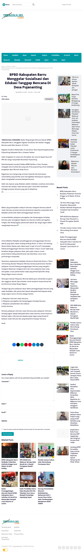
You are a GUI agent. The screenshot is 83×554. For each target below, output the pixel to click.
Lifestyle (17, 60)
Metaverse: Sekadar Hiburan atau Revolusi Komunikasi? (75, 166)
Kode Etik (17, 530)
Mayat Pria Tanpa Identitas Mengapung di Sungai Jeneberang (76, 100)
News (25, 55)
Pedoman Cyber (7, 534)
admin (20, 360)
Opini (63, 60)
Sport (46, 60)
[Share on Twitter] (18, 344)
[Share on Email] (26, 344)
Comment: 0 (49, 99)
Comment (6, 382)
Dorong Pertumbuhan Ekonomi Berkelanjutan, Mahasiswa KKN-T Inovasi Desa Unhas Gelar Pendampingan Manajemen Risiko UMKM (45, 496)
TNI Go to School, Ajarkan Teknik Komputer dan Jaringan (75, 83)
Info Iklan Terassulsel (5, 538)
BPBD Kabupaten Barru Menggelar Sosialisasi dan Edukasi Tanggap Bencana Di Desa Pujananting (28, 81)
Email (4, 412)
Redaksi (16, 527)
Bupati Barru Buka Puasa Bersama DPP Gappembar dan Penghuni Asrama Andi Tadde (75, 436)
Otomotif (27, 60)
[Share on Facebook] (14, 344)
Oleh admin (5, 99)
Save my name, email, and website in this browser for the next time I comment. (27, 429)
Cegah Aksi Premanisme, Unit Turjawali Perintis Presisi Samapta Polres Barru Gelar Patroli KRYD (75, 373)
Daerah (33, 55)
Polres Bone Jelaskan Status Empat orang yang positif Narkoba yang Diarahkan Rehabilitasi (75, 419)
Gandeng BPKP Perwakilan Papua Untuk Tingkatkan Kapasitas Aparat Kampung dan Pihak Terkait (75, 454)
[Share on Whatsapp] (22, 344)
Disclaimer (5, 530)
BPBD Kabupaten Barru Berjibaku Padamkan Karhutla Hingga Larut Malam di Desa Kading (10, 464)
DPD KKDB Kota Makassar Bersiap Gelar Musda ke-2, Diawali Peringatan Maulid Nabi (28, 464)
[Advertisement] (41, 37)
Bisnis (76, 55)
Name (4, 404)
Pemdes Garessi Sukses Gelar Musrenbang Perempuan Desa (46, 462)
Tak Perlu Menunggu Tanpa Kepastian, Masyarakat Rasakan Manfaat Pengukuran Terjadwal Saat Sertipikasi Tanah (70, 207)
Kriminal (67, 55)
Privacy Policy (18, 534)
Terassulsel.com (17, 546)
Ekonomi (7, 60)
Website (4, 421)
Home (6, 55)
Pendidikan (55, 55)
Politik (38, 60)
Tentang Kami (6, 527)
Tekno (55, 60)
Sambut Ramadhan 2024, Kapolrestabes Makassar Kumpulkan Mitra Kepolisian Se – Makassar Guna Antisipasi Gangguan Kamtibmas (75, 396)
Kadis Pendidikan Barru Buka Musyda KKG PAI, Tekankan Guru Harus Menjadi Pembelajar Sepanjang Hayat (28, 493)
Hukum (44, 55)
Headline (15, 55)
